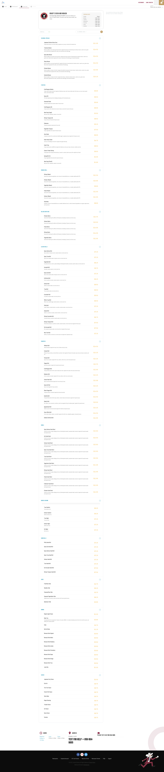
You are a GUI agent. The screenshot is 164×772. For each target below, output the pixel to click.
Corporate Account (65, 758)
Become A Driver (85, 758)
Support (110, 758)
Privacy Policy (92, 762)
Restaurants (55, 758)
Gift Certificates (75, 758)
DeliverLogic (86, 765)
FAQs (104, 758)
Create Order (24, 6)
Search (5, 6)
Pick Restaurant (14, 6)
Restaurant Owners (96, 758)
